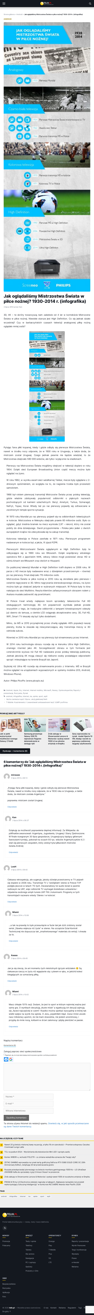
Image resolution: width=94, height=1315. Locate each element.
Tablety (29, 1250)
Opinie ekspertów (65, 690)
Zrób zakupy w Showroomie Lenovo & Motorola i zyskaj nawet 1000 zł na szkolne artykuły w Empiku (58, 739)
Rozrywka (18, 693)
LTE (50, 1262)
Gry (20, 690)
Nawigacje (30, 1258)
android (9, 696)
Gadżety (29, 1267)
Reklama (75, 1267)
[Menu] (4, 3)
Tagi (80, 1308)
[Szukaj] (90, 3)
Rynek (25, 693)
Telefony (29, 1245)
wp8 (45, 696)
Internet (26, 690)
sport (41, 696)
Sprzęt (29, 1235)
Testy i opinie (31, 1241)
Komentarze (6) (10, 1045)
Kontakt (53, 1308)
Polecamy (6, 1245)
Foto (4, 1297)
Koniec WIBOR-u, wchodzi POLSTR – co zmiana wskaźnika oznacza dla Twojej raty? (40, 1157)
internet (26, 696)
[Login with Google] (11, 1059)
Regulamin (72, 1308)
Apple (15, 690)
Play (50, 1245)
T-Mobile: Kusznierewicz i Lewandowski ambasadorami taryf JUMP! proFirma (36, 702)
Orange (52, 1241)
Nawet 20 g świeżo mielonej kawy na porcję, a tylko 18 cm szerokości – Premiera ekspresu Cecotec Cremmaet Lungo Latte (47, 1146)
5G (50, 1258)
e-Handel (75, 1262)
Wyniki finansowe (78, 1245)
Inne (4, 1278)
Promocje (6, 1241)
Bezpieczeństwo (9, 1284)
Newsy (55, 690)
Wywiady (75, 1254)
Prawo (74, 1258)
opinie (35, 696)
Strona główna (9, 14)
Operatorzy (55, 1235)
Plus (50, 1254)
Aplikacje (6, 1292)
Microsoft (47, 690)
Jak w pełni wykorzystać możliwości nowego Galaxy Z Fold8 (8, 737)
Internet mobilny (36, 690)
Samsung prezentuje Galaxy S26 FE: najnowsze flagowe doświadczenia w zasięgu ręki (33, 739)
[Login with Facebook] (6, 1059)
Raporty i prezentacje (80, 1241)
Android (19, 14)
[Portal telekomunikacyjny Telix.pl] (47, 3)
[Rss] (4, 1228)
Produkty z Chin (32, 1271)
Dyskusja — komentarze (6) (15, 751)
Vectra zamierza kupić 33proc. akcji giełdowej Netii (26, 699)
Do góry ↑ (6, 1311)
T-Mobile (52, 1250)
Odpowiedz (12, 807)
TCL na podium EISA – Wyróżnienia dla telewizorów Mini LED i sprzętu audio (37, 1152)
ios (31, 696)
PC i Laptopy (31, 1262)
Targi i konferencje (79, 1250)
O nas (46, 1308)
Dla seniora (30, 1254)
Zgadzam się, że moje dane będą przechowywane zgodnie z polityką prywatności (31, 1055)
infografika (17, 696)
